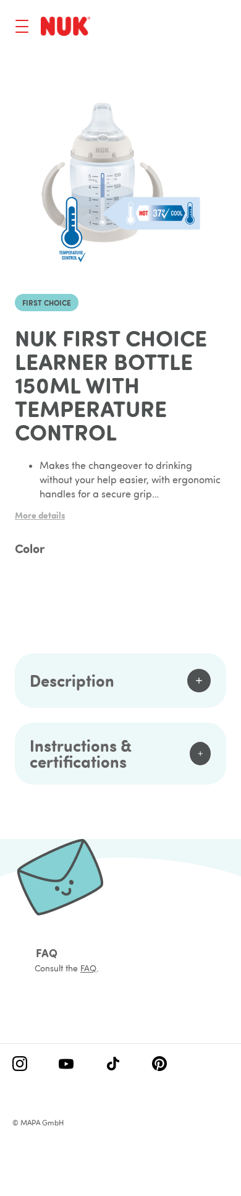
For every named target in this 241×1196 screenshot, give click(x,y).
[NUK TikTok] (113, 1064)
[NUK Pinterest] (159, 1064)
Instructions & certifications (81, 753)
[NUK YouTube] (66, 1064)
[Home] (65, 26)
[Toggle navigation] (21, 26)
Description (72, 680)
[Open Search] (170, 28)
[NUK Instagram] (19, 1064)
